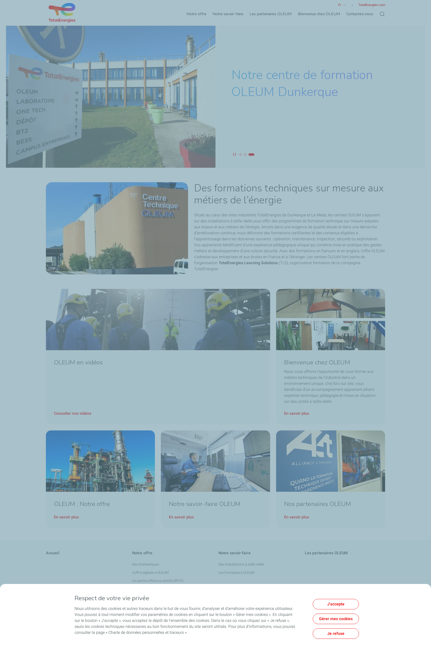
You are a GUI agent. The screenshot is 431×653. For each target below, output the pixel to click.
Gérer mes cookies (336, 618)
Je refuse (335, 633)
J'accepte (335, 604)
